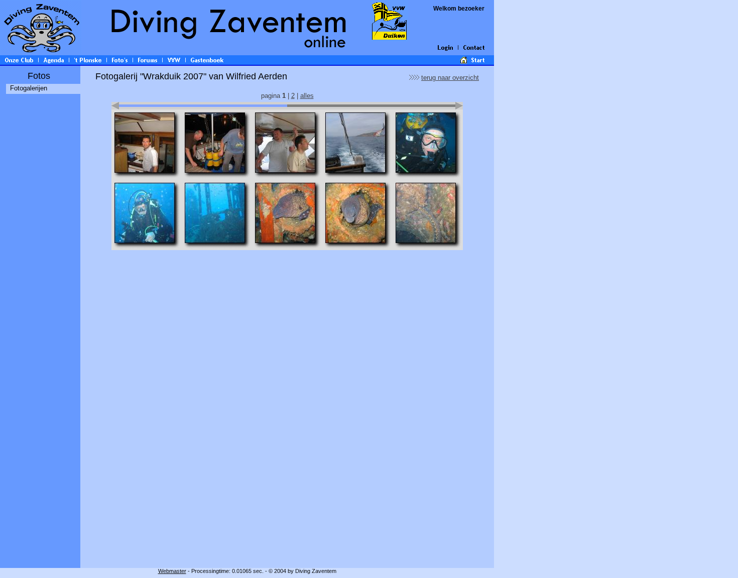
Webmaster (172, 571)
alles (307, 95)
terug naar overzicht (450, 77)
